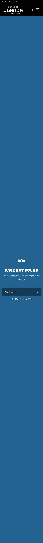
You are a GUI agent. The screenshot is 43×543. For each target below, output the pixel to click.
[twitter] (9, 2)
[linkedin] (5, 2)
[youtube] (12, 2)
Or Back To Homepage (21, 299)
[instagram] (16, 2)
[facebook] (2, 2)
